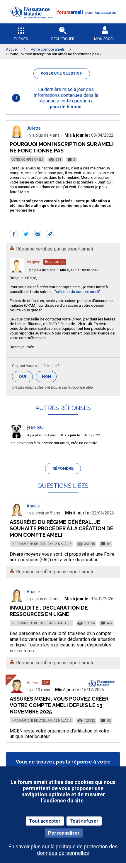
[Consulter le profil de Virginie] (17, 271)
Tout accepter (45, 821)
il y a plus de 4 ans (41, 270)
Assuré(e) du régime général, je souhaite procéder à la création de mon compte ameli (61, 528)
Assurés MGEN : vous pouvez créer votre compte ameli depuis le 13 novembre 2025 (59, 705)
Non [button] (49, 378)
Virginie (33, 262)
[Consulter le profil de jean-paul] (17, 436)
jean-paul (36, 427)
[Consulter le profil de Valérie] (17, 691)
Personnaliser (64, 833)
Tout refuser (84, 821)
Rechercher (62, 39)
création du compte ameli (77, 291)
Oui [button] (26, 376)
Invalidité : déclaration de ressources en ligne (49, 611)
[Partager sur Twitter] (26, 235)
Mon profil (104, 39)
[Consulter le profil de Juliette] (17, 136)
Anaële (33, 506)
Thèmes (21, 39)
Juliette (34, 128)
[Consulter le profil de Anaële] (17, 514)
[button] (63, 22)
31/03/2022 (80, 435)
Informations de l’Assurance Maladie (41, 543)
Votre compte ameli (27, 159)
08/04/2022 (79, 270)
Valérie (33, 682)
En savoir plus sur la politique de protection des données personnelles (63, 849)
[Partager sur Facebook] (14, 235)
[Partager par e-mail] (38, 235)
